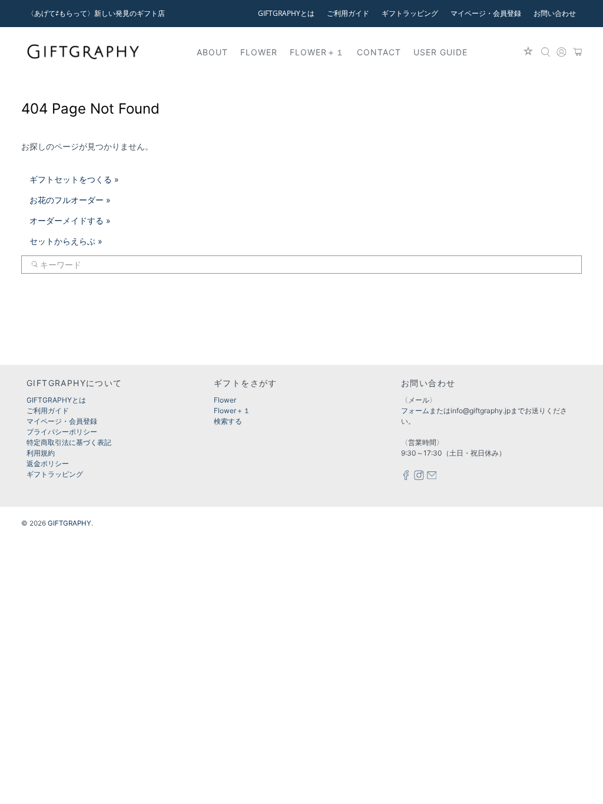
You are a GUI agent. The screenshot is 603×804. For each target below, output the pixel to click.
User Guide (440, 52)
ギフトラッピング (410, 13)
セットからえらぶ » (65, 241)
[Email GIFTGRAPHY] (432, 477)
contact (379, 52)
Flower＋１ (232, 410)
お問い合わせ (555, 13)
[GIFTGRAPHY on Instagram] (419, 477)
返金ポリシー (47, 463)
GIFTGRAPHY (69, 523)
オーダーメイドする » (70, 220)
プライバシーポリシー (61, 431)
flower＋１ (317, 52)
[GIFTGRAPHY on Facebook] (406, 477)
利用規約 (40, 452)
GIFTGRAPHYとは (286, 13)
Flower (225, 400)
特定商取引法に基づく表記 (68, 442)
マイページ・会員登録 (485, 13)
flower (258, 52)
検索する (228, 421)
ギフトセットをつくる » (74, 179)
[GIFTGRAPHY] (83, 51)
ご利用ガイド (348, 13)
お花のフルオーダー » (70, 200)
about (212, 52)
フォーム (415, 410)
